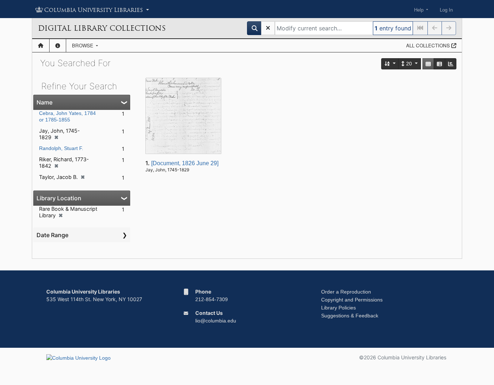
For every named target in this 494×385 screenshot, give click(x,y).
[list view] (439, 63)
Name (44, 102)
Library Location (59, 198)
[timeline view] (450, 63)
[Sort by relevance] (390, 63)
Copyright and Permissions (352, 300)
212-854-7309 (211, 299)
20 (409, 64)
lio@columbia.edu (215, 321)
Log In (446, 10)
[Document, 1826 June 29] (184, 163)
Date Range (52, 235)
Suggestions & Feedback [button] (349, 315)
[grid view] (428, 63)
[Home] (40, 45)
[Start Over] (268, 28)
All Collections (428, 45)
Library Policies (338, 308)
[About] (58, 45)
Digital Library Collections (102, 28)
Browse (83, 45)
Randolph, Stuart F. (61, 148)
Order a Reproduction (346, 292)
